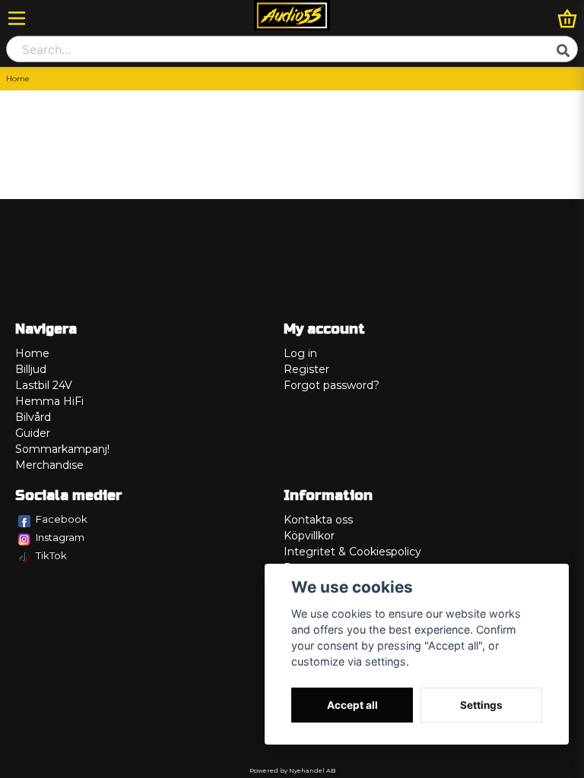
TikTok (51, 555)
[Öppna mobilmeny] (16, 18)
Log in (300, 353)
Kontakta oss (318, 520)
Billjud (30, 369)
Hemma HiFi (49, 401)
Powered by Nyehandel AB (292, 770)
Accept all (352, 705)
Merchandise (49, 465)
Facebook (61, 519)
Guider (32, 433)
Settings (481, 705)
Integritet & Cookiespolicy (352, 551)
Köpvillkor (309, 535)
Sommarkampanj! (62, 449)
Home (32, 353)
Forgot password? (331, 385)
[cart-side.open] (567, 18)
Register (306, 369)
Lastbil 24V (43, 385)
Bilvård (33, 417)
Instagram (60, 537)
